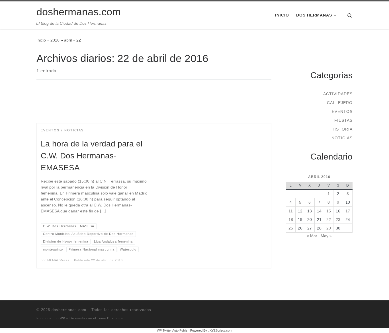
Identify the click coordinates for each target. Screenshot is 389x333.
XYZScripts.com (221, 330)
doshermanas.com (69, 310)
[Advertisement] (154, 106)
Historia (342, 129)
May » (326, 235)
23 (338, 219)
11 (290, 211)
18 (290, 219)
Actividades (338, 94)
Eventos (342, 111)
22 (328, 219)
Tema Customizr (110, 318)
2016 (55, 40)
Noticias (342, 138)
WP (62, 318)
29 (328, 228)
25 (290, 228)
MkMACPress (58, 260)
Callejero (340, 102)
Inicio (41, 40)
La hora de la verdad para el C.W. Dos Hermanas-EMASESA (91, 155)
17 (347, 211)
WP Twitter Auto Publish (173, 330)
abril (68, 40)
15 (328, 211)
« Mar (312, 235)
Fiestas (343, 120)
